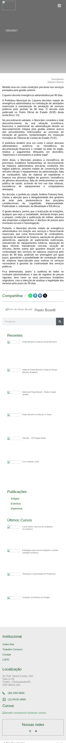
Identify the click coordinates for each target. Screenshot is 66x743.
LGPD (5, 659)
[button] (59, 5)
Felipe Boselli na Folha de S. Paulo (37, 415)
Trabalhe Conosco (12, 649)
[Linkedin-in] (36, 731)
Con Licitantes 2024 (30, 462)
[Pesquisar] (60, 321)
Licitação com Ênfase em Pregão (36, 597)
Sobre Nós (8, 644)
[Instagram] (30, 731)
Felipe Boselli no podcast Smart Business (39, 342)
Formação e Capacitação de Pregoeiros (39, 574)
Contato (6, 654)
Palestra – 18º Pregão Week (34, 438)
